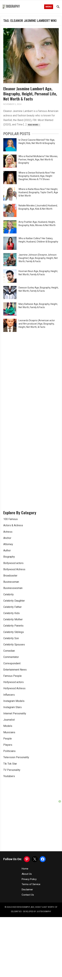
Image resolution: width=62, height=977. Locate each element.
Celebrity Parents (13, 625)
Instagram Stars (12, 707)
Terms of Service (31, 884)
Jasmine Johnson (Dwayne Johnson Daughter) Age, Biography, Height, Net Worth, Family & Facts (38, 258)
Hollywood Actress (14, 688)
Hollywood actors (13, 682)
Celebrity (8, 594)
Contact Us (28, 894)
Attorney (8, 544)
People (7, 738)
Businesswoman (12, 588)
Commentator (11, 657)
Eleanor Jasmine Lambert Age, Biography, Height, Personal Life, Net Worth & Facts (30, 94)
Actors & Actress (13, 525)
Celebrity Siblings (13, 632)
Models (7, 725)
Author (7, 550)
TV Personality (11, 769)
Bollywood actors (13, 563)
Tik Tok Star (10, 763)
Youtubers (9, 776)
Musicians (9, 732)
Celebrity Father (12, 606)
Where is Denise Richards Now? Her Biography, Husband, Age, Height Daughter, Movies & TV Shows (37, 176)
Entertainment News (15, 669)
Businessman (11, 581)
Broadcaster (10, 575)
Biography (9, 556)
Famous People (12, 675)
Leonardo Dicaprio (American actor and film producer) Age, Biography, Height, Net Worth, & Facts (37, 323)
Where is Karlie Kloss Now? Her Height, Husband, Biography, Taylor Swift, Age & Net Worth (38, 192)
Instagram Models (13, 701)
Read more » (34, 125)
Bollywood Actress (14, 569)
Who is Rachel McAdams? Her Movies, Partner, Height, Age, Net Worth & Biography (38, 159)
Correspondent (12, 663)
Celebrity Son (11, 638)
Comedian (9, 650)
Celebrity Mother (13, 619)
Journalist (9, 719)
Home (25, 868)
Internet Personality (14, 713)
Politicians (9, 751)
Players (7, 744)
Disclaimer (27, 889)
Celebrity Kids (11, 613)
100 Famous (10, 519)
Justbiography (44, 911)
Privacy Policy (29, 879)
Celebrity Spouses (14, 644)
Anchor (7, 538)
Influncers (9, 694)
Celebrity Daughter (14, 600)
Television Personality (16, 757)
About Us (27, 873)
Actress (7, 531)
